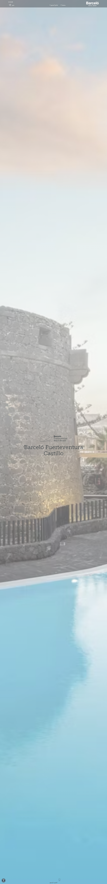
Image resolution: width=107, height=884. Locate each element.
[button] (4, 880)
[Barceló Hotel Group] (92, 4)
